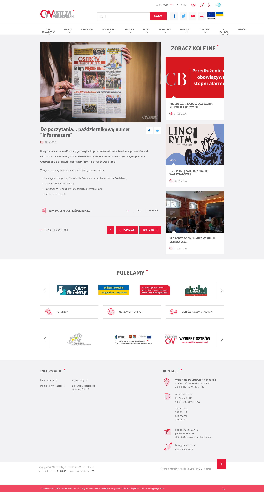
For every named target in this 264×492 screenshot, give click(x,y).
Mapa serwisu (47, 380)
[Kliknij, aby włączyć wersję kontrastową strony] (193, 5)
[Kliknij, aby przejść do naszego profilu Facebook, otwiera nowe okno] (174, 16)
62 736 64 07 (185, 398)
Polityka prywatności (51, 386)
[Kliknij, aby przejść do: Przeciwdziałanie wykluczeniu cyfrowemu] (210, 5)
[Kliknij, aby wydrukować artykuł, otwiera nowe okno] (110, 230)
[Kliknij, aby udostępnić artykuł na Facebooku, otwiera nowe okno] (149, 130)
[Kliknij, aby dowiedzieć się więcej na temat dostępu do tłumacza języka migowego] (202, 5)
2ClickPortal (205, 469)
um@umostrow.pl (192, 402)
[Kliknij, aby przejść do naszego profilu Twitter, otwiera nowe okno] (183, 16)
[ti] (184, 469)
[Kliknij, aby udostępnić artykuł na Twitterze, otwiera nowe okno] (157, 130)
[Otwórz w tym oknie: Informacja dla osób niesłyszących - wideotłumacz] (168, 450)
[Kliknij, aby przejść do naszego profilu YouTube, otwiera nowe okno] (192, 16)
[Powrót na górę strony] (221, 464)
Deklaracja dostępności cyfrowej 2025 (83, 388)
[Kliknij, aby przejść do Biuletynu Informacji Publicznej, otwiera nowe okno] (202, 16)
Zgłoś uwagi (78, 380)
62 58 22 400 (186, 394)
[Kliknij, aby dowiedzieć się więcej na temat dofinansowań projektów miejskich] (211, 16)
